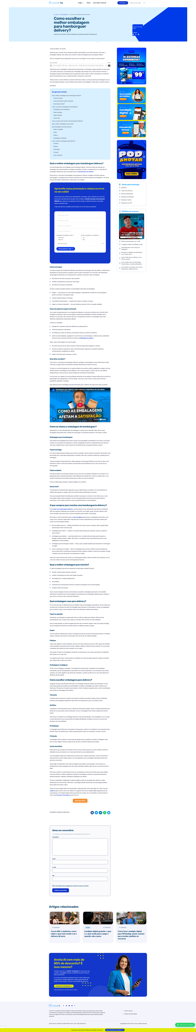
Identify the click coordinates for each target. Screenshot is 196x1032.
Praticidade (56, 149)
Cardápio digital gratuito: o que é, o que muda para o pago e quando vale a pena (97, 933)
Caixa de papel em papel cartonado (63, 101)
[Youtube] (69, 1005)
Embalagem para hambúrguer (61, 109)
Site (53, 875)
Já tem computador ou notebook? (90, 235)
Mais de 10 (60, 239)
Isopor (55, 132)
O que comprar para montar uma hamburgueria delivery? (67, 121)
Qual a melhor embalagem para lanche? (62, 124)
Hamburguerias (64, 14)
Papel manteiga (57, 112)
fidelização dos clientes (86, 338)
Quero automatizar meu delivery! (114, 1030)
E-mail (54, 867)
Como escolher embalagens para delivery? (63, 141)
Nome (54, 858)
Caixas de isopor (58, 98)
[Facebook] (72, 1005)
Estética (55, 146)
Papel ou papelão (58, 129)
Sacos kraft (56, 118)
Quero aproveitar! (80, 800)
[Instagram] (75, 1005)
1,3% (68, 646)
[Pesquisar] (144, 2)
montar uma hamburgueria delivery (63, 509)
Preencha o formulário (62, 795)
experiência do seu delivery (85, 171)
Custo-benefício (57, 155)
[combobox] (136, 3)
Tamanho (55, 143)
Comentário (55, 837)
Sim (83, 237)
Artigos (80, 3)
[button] (133, 34)
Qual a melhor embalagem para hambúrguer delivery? (66, 95)
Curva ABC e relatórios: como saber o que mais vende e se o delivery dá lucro (64, 933)
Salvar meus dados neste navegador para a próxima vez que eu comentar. (70, 886)
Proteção (55, 152)
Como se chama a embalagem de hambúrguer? (65, 107)
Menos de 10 (61, 237)
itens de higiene (77, 517)
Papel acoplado (57, 115)
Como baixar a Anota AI (99, 3)
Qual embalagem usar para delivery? (62, 127)
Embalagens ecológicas (59, 138)
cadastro (52, 790)
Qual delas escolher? (59, 104)
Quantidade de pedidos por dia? (64, 235)
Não (84, 239)
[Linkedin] (66, 1005)
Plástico (55, 135)
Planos (89, 3)
